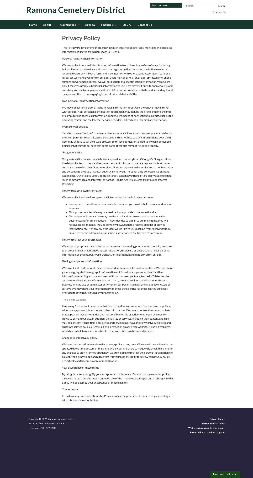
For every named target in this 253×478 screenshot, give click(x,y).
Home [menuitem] (33, 24)
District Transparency (213, 423)
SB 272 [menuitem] (127, 24)
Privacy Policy (217, 419)
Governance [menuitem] (68, 24)
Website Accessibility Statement (206, 428)
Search (221, 5)
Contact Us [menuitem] (145, 24)
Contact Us (219, 12)
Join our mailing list (225, 474)
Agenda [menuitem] (90, 24)
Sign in (221, 432)
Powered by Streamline (202, 432)
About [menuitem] (47, 24)
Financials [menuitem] (107, 24)
